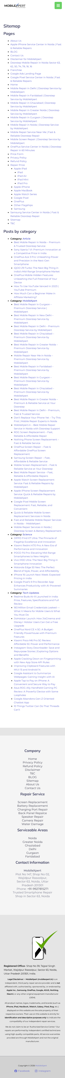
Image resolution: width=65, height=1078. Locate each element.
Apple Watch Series (25, 194)
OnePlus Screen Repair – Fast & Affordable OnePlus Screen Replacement (32, 451)
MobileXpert (30, 300)
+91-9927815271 (37, 889)
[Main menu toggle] (58, 5)
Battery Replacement (32, 806)
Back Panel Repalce (32, 813)
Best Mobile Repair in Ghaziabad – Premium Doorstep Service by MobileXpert (34, 337)
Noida (32, 838)
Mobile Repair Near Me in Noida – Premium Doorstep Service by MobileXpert (33, 359)
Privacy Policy (18, 157)
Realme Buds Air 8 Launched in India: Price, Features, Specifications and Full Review (36, 600)
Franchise (16, 70)
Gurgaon (32, 853)
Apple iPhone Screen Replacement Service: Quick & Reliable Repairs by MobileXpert (35, 494)
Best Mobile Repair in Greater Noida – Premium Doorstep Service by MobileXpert (36, 348)
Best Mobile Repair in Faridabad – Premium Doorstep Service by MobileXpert (33, 370)
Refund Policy (18, 161)
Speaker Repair (32, 816)
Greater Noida (33, 842)
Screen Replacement (32, 802)
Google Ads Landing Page (25, 73)
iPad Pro (22, 183)
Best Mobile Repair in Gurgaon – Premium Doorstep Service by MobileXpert (33, 381)
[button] (33, 5)
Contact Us (16, 55)
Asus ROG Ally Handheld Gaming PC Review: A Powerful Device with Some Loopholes (36, 691)
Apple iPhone (22, 187)
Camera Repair (32, 820)
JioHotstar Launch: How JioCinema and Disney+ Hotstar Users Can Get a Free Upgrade (37, 622)
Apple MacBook (23, 190)
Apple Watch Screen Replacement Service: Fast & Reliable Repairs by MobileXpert (34, 483)
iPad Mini (22, 179)
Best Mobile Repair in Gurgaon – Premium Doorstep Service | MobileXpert (33, 308)
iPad (20, 172)
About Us (15, 40)
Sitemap (15, 219)
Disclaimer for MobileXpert (25, 59)
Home (14, 84)
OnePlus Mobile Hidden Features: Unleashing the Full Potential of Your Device (35, 279)
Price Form (17, 154)
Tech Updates (31, 592)
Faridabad (32, 856)
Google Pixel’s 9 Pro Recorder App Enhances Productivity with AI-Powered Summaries (37, 586)
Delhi (32, 849)
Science (27, 534)
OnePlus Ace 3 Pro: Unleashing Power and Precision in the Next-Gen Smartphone (36, 261)
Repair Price (17, 165)
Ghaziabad (32, 845)
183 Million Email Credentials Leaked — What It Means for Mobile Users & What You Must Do (37, 611)
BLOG (14, 51)
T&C (12, 223)
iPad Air (22, 176)
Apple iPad (20, 168)
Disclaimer (32, 770)
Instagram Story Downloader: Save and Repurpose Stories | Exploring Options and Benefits (36, 651)
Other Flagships (23, 205)
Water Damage (33, 824)
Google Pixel (21, 197)
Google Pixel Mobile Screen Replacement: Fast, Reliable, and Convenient (33, 505)
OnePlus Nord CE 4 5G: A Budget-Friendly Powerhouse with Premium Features (35, 633)
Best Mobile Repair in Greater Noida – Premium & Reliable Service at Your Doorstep (36, 403)
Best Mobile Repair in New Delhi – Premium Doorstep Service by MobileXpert (33, 319)
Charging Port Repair (33, 809)
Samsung (19, 208)
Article (26, 238)
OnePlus (19, 201)
